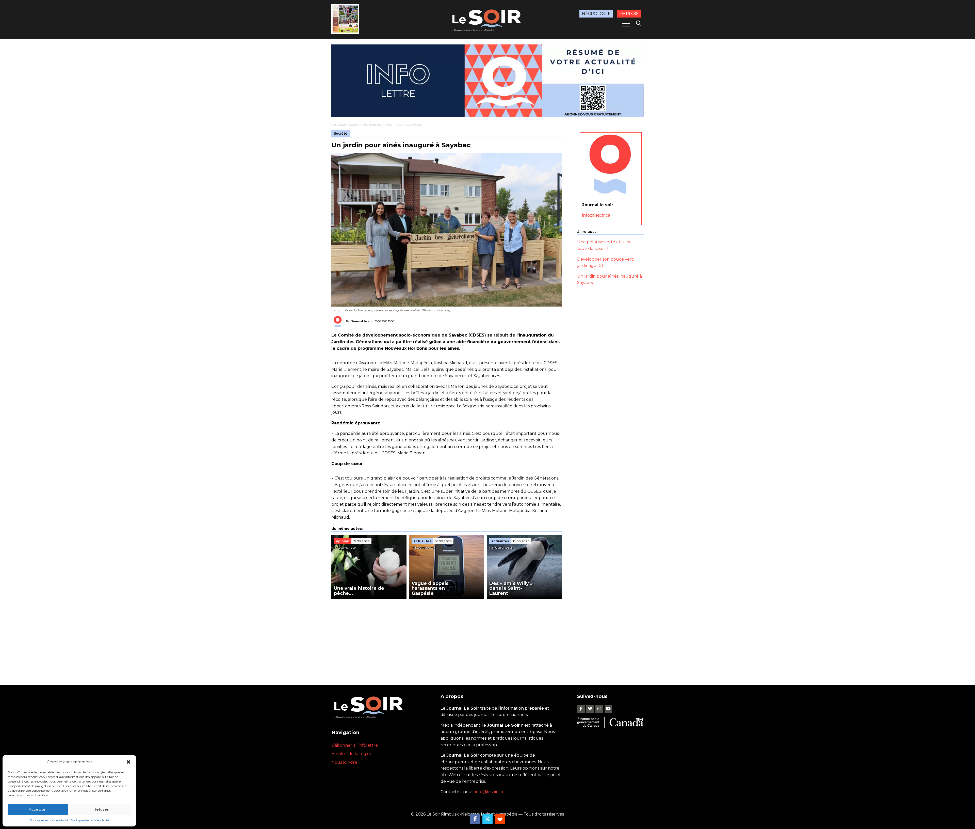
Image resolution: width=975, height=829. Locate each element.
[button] (128, 761)
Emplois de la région (351, 753)
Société (354, 124)
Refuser (100, 809)
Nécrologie (596, 13)
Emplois (629, 13)
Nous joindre (344, 762)
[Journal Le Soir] (487, 19)
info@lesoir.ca (596, 215)
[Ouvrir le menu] (626, 23)
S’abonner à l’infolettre (354, 745)
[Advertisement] (446, 636)
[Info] (487, 80)
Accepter (38, 809)
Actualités (338, 124)
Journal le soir (362, 321)
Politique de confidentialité (49, 820)
